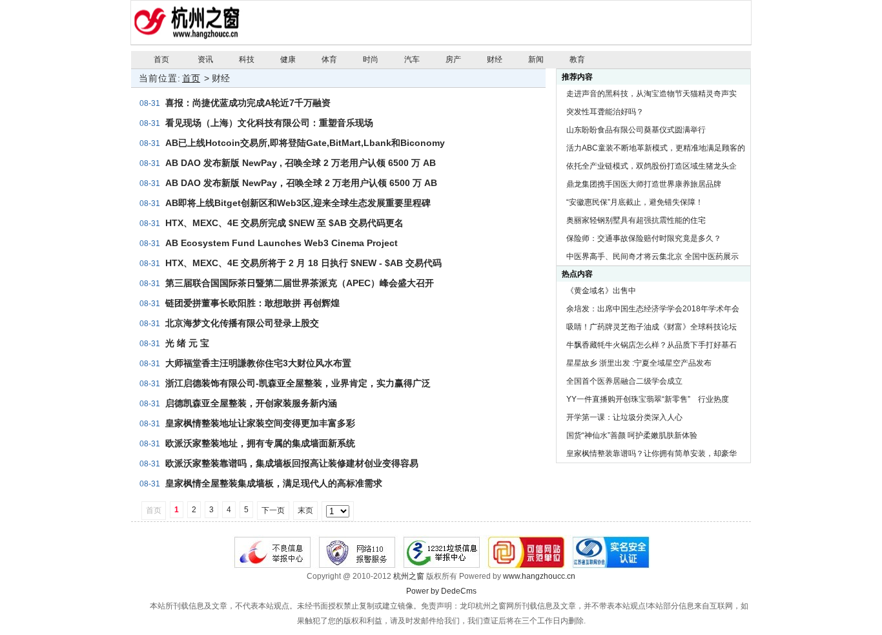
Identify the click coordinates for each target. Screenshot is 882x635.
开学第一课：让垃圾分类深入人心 (624, 417)
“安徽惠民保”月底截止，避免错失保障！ (634, 202)
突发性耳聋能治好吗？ (605, 111)
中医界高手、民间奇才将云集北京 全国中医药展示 (652, 256)
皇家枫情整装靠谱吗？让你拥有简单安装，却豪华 (651, 453)
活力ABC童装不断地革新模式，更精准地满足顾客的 (655, 147)
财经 (494, 59)
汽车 (412, 59)
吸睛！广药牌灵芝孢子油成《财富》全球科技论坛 (651, 326)
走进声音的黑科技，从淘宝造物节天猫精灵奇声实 (651, 93)
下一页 (273, 510)
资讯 (205, 59)
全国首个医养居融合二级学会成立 (624, 381)
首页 (161, 59)
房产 (453, 59)
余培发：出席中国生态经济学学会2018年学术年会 (652, 308)
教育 (577, 59)
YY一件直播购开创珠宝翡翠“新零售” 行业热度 (647, 399)
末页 (305, 510)
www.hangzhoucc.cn (539, 576)
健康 (288, 59)
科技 (246, 59)
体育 (329, 59)
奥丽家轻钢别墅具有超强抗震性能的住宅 (636, 220)
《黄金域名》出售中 (601, 290)
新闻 (536, 59)
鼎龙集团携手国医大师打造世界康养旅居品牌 (643, 184)
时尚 (370, 59)
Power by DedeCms (441, 591)
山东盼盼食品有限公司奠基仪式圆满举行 (636, 129)
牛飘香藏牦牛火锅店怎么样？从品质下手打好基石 (651, 344)
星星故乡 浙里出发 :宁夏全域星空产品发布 (639, 363)
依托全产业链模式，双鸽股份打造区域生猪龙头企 (651, 166)
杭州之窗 (408, 576)
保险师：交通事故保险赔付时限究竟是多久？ (643, 238)
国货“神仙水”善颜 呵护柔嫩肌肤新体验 (631, 435)
